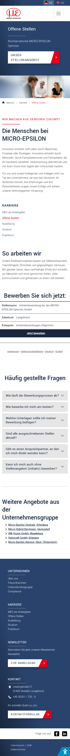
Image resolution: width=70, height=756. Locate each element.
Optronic (10, 102)
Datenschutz (18, 749)
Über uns (13, 579)
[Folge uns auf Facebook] (57, 733)
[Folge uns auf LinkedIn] (64, 733)
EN (62, 2)
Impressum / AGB (21, 745)
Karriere (23, 102)
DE (50, 2)
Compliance (14, 591)
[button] (63, 751)
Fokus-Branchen (17, 583)
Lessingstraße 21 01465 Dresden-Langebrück (28, 689)
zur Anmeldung (23, 663)
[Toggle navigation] (58, 13)
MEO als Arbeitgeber (13, 212)
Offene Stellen (10, 218)
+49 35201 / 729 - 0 (24, 697)
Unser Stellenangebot (25, 57)
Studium (7, 229)
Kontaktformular (25, 714)
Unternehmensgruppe (20, 587)
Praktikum (8, 235)
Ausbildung (8, 224)
